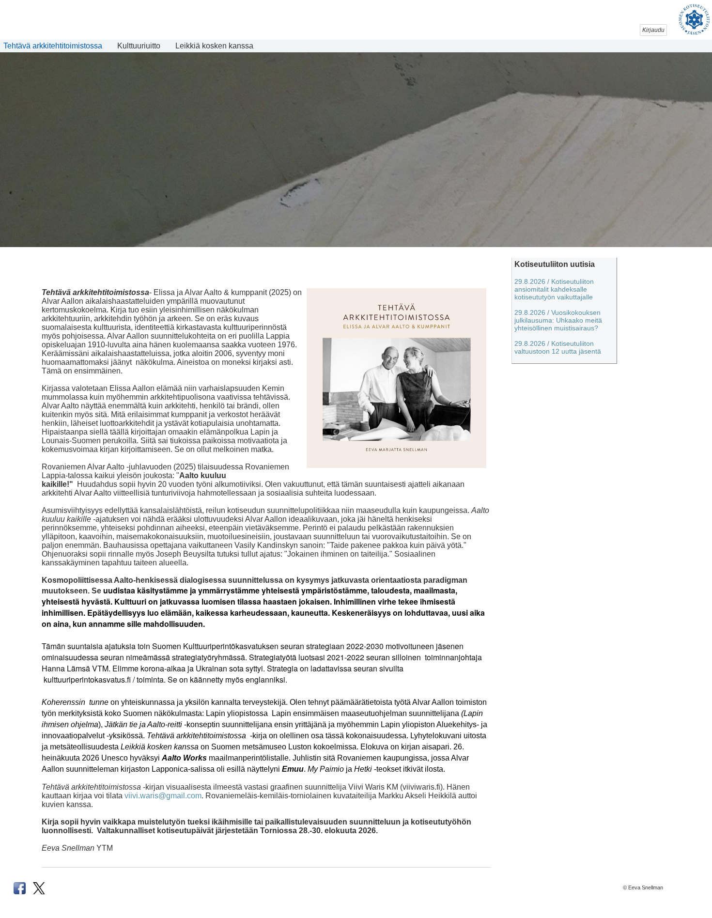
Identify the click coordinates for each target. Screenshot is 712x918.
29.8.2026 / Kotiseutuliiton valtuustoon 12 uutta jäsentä (557, 347)
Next (697, 225)
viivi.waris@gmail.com (162, 796)
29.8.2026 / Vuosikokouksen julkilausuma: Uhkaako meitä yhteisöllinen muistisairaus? (558, 320)
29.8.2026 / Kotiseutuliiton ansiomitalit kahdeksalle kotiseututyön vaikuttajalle (554, 289)
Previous (14, 225)
